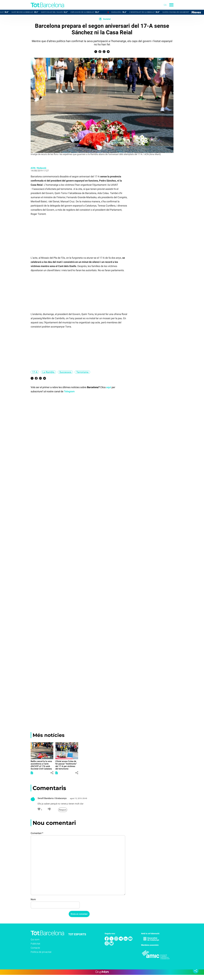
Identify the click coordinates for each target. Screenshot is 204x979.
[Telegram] (121, 940)
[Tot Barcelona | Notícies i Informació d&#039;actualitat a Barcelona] (32, 9)
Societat (107, 19)
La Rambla (48, 372)
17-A (34, 372)
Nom (33, 899)
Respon (62, 809)
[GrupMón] (102, 972)
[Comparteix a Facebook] (100, 52)
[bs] (111, 944)
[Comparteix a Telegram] (108, 52)
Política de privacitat (41, 952)
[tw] (111, 940)
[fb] (107, 940)
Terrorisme (82, 372)
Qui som (35, 939)
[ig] (116, 940)
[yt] (130, 940)
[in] (126, 940)
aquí (108, 387)
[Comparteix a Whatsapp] (104, 52)
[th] (107, 944)
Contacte (35, 947)
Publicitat (35, 943)
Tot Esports (77, 934)
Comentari (37, 833)
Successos (65, 372)
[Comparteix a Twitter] (95, 52)
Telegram (69, 391)
